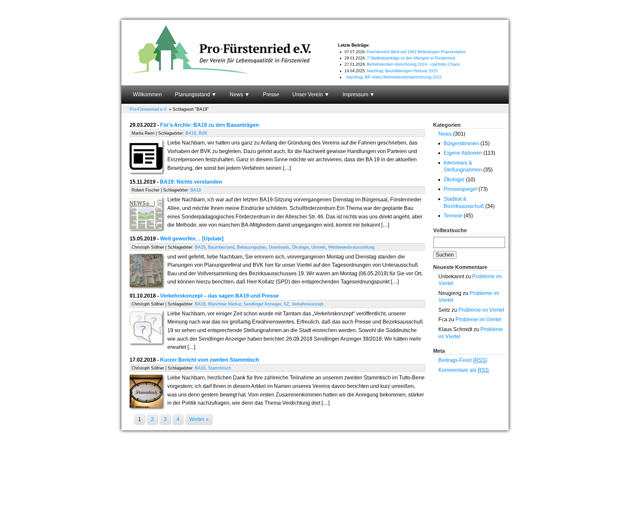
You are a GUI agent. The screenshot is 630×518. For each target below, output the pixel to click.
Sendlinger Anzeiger (262, 304)
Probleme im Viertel (481, 310)
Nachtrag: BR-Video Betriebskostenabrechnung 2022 (394, 77)
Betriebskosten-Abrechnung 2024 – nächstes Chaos (413, 64)
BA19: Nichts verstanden (191, 182)
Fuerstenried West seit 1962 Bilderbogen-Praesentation (416, 52)
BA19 (190, 133)
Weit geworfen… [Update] (191, 238)
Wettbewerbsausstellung (351, 247)
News (236, 94)
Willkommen (147, 94)
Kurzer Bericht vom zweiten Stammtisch (209, 360)
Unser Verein (307, 94)
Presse (271, 94)
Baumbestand (221, 247)
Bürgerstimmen (461, 143)
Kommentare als (463, 370)
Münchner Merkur (224, 304)
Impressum (355, 94)
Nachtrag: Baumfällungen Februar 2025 (402, 71)
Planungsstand (192, 94)
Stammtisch (219, 368)
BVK (203, 133)
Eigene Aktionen (463, 153)
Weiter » (199, 419)
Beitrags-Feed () (462, 360)
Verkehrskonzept (308, 304)
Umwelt (318, 247)
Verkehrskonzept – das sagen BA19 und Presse (219, 296)
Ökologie (300, 247)
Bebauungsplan (251, 247)
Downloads (279, 247)
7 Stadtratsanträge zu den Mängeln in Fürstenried (411, 58)
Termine (453, 215)
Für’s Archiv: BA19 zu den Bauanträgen (209, 125)
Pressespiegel (460, 189)
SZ (286, 304)
